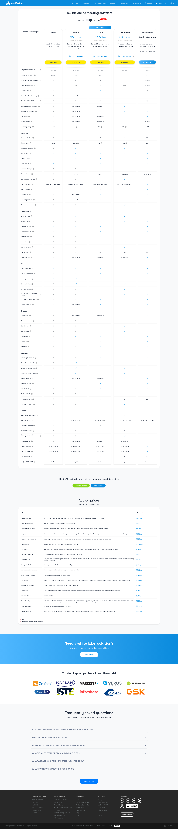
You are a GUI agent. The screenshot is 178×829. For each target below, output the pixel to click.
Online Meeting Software (62, 813)
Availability (35, 805)
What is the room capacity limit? (49, 737)
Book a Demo (98, 485)
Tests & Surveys (59, 805)
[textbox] (76, 56)
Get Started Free (81, 485)
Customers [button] (86, 3)
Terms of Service (76, 826)
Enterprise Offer (103, 802)
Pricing (100, 800)
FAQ (77, 800)
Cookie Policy (89, 826)
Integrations (80, 807)
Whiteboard (57, 810)
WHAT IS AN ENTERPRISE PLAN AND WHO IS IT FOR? (56, 753)
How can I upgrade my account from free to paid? (58, 745)
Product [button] (112, 3)
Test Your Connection (83, 805)
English (169, 826)
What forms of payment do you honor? (53, 769)
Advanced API (80, 810)
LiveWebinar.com (14, 3)
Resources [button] (124, 3)
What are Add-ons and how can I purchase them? (58, 761)
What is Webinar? (37, 800)
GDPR (111, 826)
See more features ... (60, 815)
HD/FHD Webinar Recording (63, 807)
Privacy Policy (101, 826)
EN (174, 3)
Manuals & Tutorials (82, 802)
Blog (77, 813)
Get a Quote (149, 62)
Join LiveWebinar (127, 815)
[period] (91, 20)
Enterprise (137, 3)
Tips (77, 815)
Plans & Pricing (100, 3)
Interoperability (37, 810)
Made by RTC (103, 805)
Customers (101, 807)
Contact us (101, 815)
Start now (53, 62)
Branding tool (58, 802)
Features (74, 3)
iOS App (34, 813)
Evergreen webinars (60, 800)
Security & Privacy (37, 807)
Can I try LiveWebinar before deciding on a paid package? (62, 729)
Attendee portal (59, 818)
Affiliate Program (103, 810)
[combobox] (76, 56)
